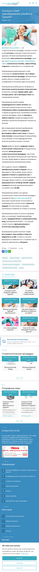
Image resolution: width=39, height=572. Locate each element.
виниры (21, 61)
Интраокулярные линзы (10, 368)
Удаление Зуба (28, 367)
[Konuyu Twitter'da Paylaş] (6, 251)
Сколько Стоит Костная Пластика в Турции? (28, 403)
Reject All (19, 568)
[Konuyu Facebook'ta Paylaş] (3, 251)
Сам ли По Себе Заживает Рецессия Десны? (28, 330)
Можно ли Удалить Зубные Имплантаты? (10, 311)
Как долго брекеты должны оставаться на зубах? (28, 311)
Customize (19, 563)
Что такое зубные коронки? (10, 329)
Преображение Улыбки (10, 268)
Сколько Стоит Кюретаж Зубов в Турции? (10, 292)
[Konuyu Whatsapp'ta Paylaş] (9, 251)
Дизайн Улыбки (15, 258)
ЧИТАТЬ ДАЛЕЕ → (8, 416)
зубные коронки (10, 61)
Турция (21, 268)
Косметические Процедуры (11, 264)
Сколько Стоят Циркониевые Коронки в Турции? (10, 403)
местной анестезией (21, 198)
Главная (4, 20)
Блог (9, 20)
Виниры (5, 258)
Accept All (19, 558)
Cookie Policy (25, 553)
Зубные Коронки (27, 258)
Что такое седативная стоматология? (28, 292)
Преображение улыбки (11, 48)
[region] (19, 557)
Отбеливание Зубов (28, 264)
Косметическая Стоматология (12, 261)
